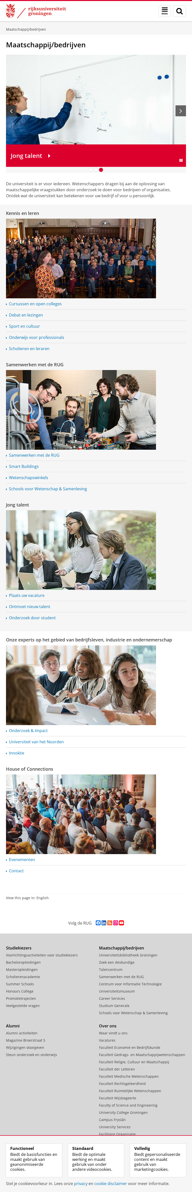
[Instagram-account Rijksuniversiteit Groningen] (115, 923)
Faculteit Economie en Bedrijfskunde (129, 1047)
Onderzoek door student (32, 617)
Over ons (107, 1025)
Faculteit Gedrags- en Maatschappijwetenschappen (142, 1054)
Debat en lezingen (26, 315)
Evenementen (22, 859)
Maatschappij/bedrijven (26, 29)
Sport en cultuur (24, 326)
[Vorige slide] (11, 110)
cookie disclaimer (110, 1183)
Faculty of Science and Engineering (128, 1105)
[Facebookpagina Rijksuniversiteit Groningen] (98, 923)
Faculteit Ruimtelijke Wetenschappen (130, 1090)
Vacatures (107, 1040)
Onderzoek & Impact (28, 730)
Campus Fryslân (112, 1119)
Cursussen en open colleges (35, 303)
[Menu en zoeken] (165, 11)
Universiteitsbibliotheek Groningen (128, 955)
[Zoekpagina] (179, 11)
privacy (81, 1183)
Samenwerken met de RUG (35, 364)
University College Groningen (123, 1112)
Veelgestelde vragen (23, 1005)
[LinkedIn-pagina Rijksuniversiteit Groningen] (104, 923)
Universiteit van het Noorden (36, 741)
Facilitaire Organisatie (117, 1134)
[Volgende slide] (181, 110)
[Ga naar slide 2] (96, 169)
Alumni (13, 1025)
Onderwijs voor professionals (36, 337)
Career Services (112, 998)
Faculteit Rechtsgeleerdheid (122, 1083)
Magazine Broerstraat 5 (25, 1040)
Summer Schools (20, 984)
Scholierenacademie (23, 976)
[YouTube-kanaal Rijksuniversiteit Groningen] (121, 923)
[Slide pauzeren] (181, 160)
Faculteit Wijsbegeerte (117, 1098)
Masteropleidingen (22, 969)
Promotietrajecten (21, 998)
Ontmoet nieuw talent (29, 606)
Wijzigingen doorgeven (25, 1047)
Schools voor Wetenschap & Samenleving (48, 488)
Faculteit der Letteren (117, 1069)
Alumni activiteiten (22, 1033)
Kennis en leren (22, 213)
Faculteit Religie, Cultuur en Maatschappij (134, 1062)
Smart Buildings (24, 466)
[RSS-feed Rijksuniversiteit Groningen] (109, 923)
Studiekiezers (19, 947)
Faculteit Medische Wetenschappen (129, 1076)
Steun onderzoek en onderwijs (31, 1054)
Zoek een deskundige (116, 962)
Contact (16, 870)
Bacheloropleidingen (23, 962)
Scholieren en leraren (29, 348)
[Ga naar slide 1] (91, 169)
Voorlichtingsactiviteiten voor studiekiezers (42, 955)
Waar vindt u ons (113, 1033)
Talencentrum (110, 969)
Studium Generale (114, 1005)
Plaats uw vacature (26, 595)
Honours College (20, 991)
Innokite (16, 753)
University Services (114, 1127)
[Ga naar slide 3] (101, 169)
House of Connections (29, 768)
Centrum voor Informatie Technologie (130, 984)
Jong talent (17, 504)
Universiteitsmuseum (117, 991)
